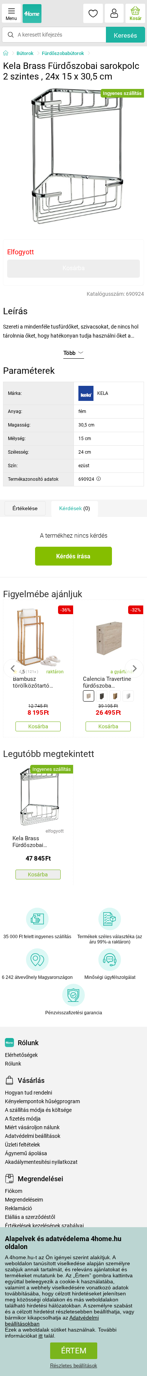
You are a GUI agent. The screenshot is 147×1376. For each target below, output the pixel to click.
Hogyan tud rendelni (28, 1093)
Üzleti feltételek (22, 1145)
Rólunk (13, 1064)
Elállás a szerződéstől (30, 1217)
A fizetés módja (23, 1119)
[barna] (115, 696)
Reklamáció (18, 1208)
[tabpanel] (73, 155)
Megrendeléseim (24, 1200)
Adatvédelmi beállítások (32, 1136)
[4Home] (8, 53)
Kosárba (74, 268)
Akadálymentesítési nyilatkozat (41, 1162)
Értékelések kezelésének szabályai (44, 1226)
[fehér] (128, 696)
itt (40, 1336)
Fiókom (13, 1191)
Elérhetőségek (21, 1055)
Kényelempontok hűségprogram (42, 1101)
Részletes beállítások (73, 1365)
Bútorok (25, 53)
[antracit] (101, 696)
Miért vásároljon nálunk (32, 1127)
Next (134, 668)
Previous (12, 668)
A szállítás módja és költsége (38, 1110)
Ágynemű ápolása (26, 1153)
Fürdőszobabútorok (63, 53)
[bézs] (88, 696)
